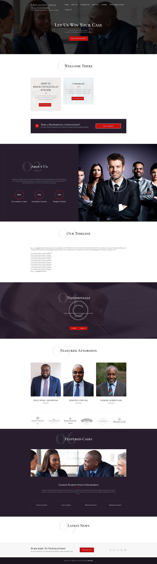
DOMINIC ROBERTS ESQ (111, 400)
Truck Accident (41, 505)
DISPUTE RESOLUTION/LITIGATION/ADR (46, 87)
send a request (108, 126)
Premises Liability (115, 505)
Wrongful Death (91, 505)
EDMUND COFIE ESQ (78, 400)
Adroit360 (90, 560)
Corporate (78, 83)
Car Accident (66, 505)
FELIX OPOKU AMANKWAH (45, 400)
